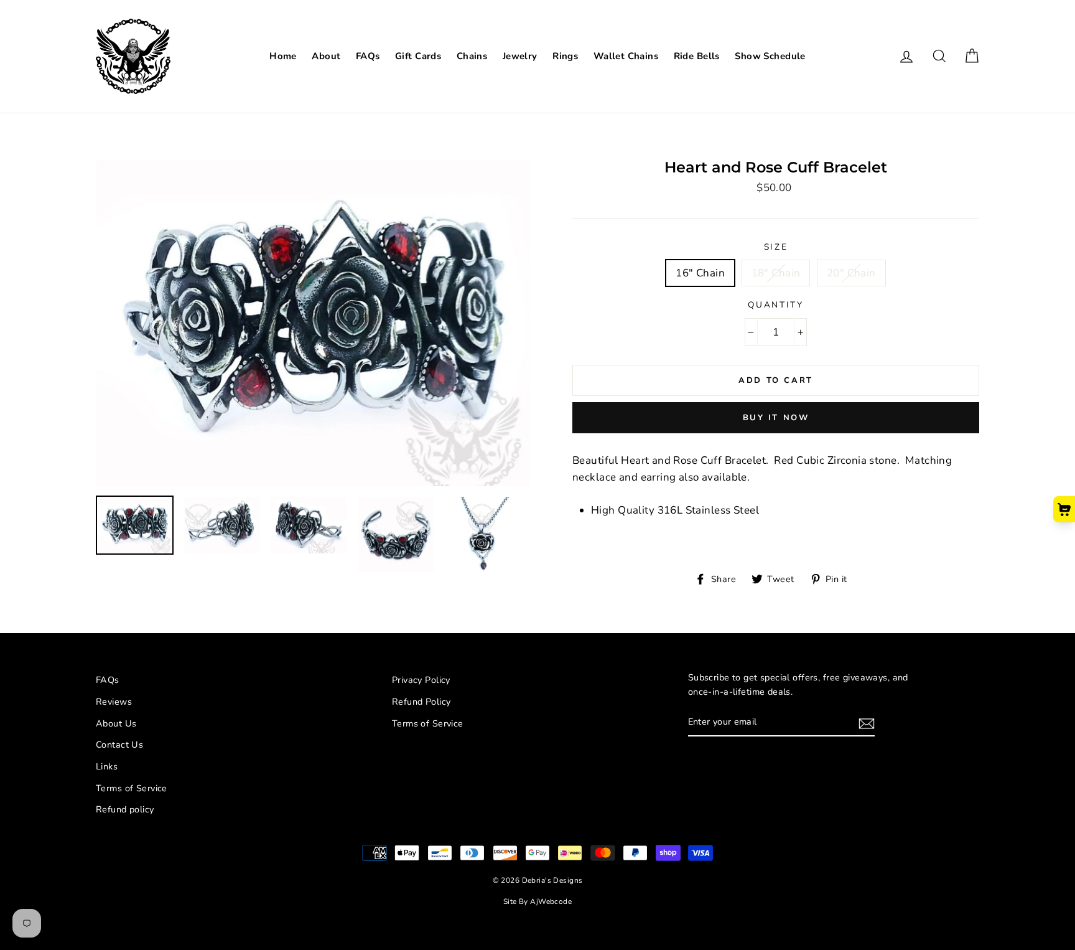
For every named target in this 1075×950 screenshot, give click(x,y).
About (326, 56)
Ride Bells (697, 56)
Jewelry (520, 56)
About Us (116, 723)
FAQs (368, 56)
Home (283, 56)
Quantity (776, 305)
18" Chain (776, 273)
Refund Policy (421, 701)
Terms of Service (131, 788)
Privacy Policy (421, 680)
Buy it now (776, 417)
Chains (472, 56)
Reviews (114, 701)
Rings (565, 56)
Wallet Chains (626, 56)
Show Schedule (770, 56)
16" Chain (700, 273)
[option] (313, 323)
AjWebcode (551, 901)
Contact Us (119, 744)
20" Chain (851, 273)
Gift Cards (418, 56)
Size (776, 247)
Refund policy (125, 809)
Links (107, 766)
